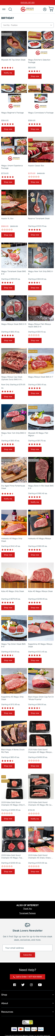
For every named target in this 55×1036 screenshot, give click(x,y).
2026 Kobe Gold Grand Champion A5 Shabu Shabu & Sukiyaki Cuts (40, 856)
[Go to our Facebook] (14, 985)
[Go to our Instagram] (31, 985)
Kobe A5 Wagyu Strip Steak (12, 591)
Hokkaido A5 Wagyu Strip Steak (11, 539)
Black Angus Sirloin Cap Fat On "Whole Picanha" (41, 698)
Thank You (27, 908)
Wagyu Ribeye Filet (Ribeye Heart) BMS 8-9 (39, 325)
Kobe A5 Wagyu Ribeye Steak (40, 591)
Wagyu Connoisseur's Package (40, 113)
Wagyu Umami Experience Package (12, 166)
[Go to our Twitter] (23, 985)
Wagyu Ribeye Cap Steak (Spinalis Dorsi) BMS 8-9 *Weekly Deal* (11, 378)
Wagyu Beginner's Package (12, 113)
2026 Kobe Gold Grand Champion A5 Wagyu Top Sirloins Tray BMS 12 (11, 856)
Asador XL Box (7, 218)
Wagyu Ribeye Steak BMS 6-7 (40, 377)
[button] (44, 9)
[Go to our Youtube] (40, 985)
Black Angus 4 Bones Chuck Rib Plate (12, 750)
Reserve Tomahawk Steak (39, 218)
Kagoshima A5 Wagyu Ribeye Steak (40, 645)
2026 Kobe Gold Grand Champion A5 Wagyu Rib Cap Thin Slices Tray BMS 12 (40, 803)
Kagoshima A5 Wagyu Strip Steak (12, 698)
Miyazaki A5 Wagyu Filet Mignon (38, 434)
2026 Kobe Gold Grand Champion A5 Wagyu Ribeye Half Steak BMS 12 (40, 750)
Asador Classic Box (36, 165)
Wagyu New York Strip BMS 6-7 (13, 434)
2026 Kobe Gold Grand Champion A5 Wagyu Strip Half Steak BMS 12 (14, 803)
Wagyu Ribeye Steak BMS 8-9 (13, 324)
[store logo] (27, 9)
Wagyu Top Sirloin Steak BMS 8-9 (13, 645)
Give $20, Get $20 (28, 2)
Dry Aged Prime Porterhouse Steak (13, 487)
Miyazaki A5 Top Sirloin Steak (13, 60)
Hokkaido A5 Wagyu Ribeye (39, 538)
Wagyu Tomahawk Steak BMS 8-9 (13, 272)
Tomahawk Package (27, 913)
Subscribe (27, 955)
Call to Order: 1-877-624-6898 (28, 977)
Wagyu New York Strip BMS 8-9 (40, 272)
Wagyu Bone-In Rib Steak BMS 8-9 (41, 487)
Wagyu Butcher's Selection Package (39, 61)
